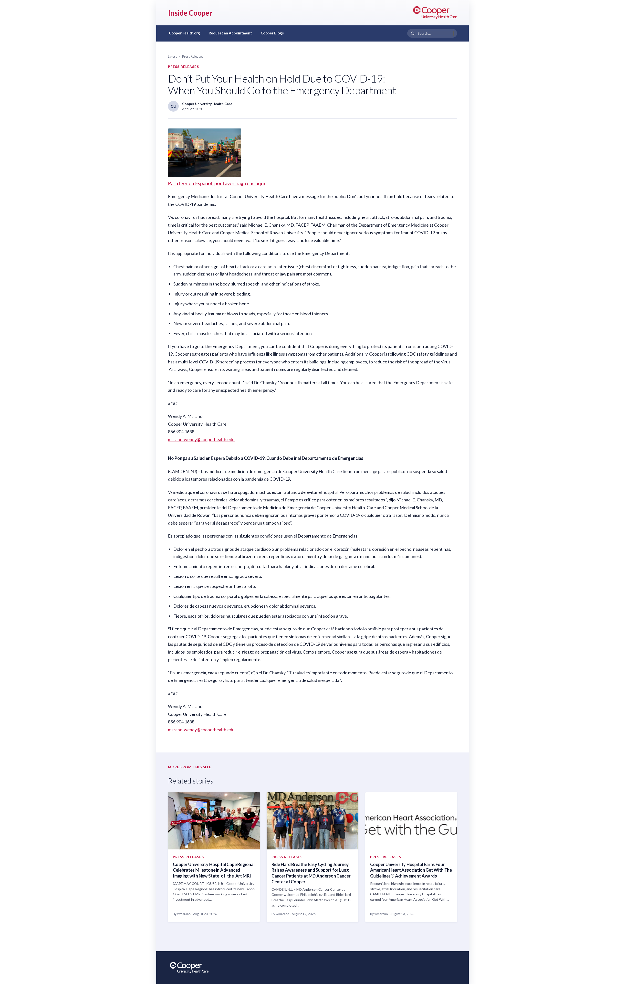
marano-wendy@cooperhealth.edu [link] (201, 439)
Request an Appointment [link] (230, 33)
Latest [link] (172, 56)
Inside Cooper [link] (190, 12)
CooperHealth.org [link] (184, 33)
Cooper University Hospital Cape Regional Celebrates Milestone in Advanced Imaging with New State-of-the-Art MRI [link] (214, 870)
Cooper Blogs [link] (272, 33)
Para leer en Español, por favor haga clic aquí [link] (216, 183)
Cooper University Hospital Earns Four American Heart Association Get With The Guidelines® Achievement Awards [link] (411, 870)
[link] (435, 12)
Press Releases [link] (192, 56)
